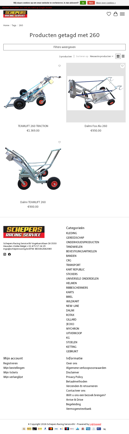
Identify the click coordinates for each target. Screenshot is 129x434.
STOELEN (71, 342)
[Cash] (24, 429)
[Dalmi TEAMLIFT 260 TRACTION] (33, 92)
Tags (14, 25)
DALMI (70, 310)
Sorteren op (82, 56)
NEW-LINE (72, 306)
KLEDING (71, 233)
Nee (91, 3)
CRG (68, 260)
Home (6, 25)
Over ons (71, 363)
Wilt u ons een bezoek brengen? (86, 395)
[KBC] (77, 429)
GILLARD (71, 319)
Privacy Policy (74, 377)
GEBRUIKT (72, 351)
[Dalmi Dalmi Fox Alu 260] (96, 92)
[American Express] (88, 429)
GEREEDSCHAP (75, 237)
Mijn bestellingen (14, 367)
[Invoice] (94, 429)
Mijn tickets (10, 372)
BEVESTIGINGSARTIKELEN (81, 251)
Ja (83, 3)
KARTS (70, 292)
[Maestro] (67, 429)
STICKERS (72, 274)
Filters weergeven (65, 47)
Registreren (10, 363)
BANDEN (71, 256)
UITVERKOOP (74, 333)
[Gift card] (83, 429)
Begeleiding (73, 404)
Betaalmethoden (76, 381)
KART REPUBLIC (75, 269)
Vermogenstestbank (78, 408)
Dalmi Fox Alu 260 (96, 126)
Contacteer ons (75, 390)
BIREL (69, 296)
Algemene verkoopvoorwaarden (86, 367)
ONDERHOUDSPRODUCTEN (82, 242)
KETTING (71, 346)
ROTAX (70, 315)
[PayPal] (29, 429)
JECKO (70, 324)
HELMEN (71, 283)
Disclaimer (72, 372)
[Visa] (56, 429)
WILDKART (72, 301)
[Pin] (99, 429)
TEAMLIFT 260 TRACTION (33, 126)
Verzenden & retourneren (82, 386)
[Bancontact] (61, 429)
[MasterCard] (51, 429)
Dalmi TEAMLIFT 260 (33, 202)
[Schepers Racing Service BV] (15, 13)
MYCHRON (72, 328)
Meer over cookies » (106, 3)
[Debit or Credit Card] (34, 429)
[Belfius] (72, 429)
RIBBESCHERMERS (77, 287)
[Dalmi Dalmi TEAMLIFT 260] (33, 169)
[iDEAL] (40, 429)
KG (68, 337)
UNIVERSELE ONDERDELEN (82, 278)
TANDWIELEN (74, 246)
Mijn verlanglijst (13, 377)
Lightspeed (95, 424)
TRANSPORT (73, 265)
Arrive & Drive (74, 399)
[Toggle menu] (122, 14)
